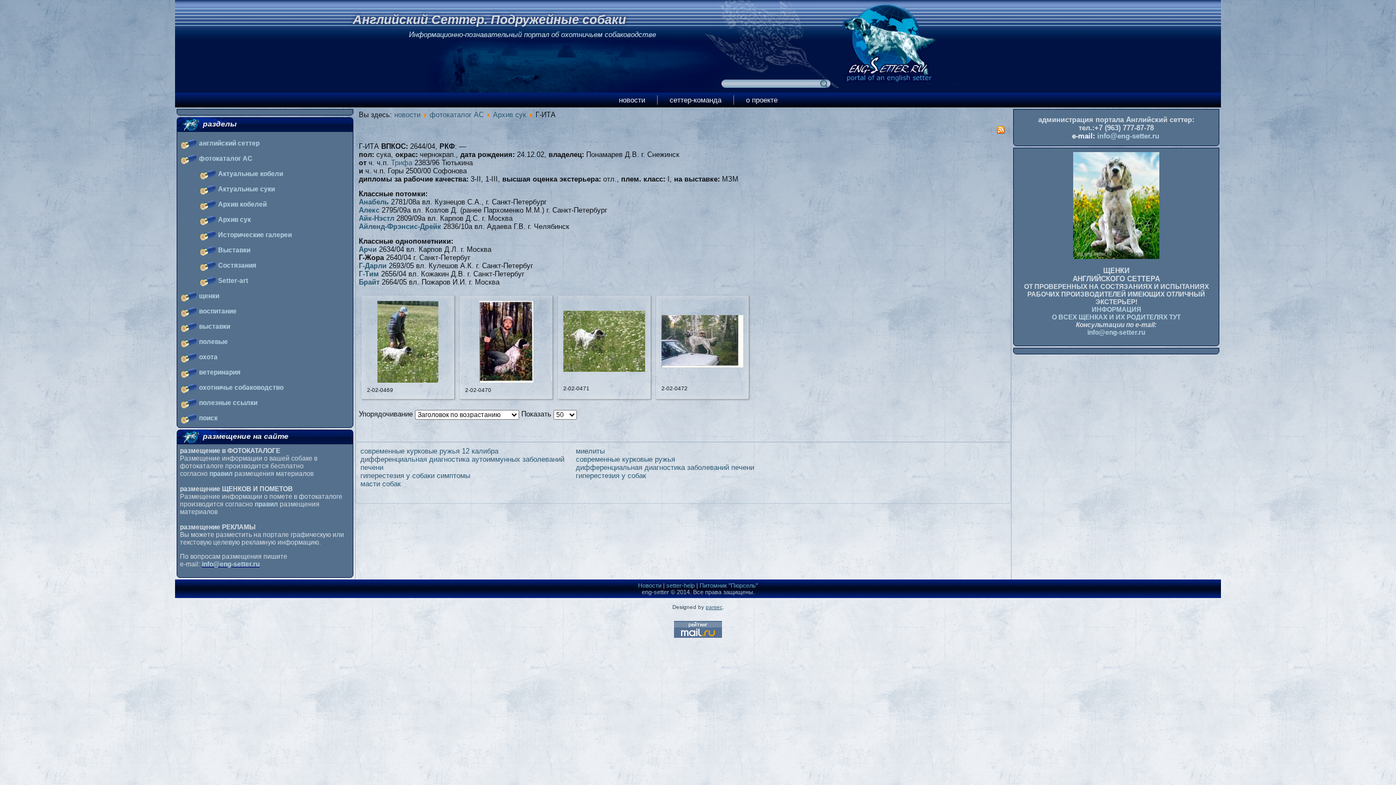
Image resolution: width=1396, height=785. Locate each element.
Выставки (234, 250)
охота (208, 357)
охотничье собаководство (241, 387)
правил (221, 474)
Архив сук (234, 220)
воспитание (218, 311)
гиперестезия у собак (611, 476)
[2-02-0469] (407, 380)
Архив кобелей (242, 204)
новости (632, 100)
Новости (649, 585)
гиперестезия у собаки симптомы (415, 476)
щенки (209, 296)
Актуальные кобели (250, 174)
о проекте (762, 100)
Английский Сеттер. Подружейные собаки (489, 20)
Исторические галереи (255, 235)
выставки (214, 326)
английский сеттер (229, 143)
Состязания (237, 265)
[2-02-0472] (702, 365)
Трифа (401, 163)
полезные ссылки (228, 403)
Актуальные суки (246, 189)
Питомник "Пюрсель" (729, 585)
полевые (213, 342)
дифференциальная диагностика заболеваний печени (665, 467)
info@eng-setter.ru (231, 564)
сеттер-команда (695, 100)
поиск (208, 418)
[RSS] (1000, 132)
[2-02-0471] (604, 369)
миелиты (590, 451)
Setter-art (233, 281)
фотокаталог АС (225, 158)
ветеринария (219, 372)
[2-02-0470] (506, 380)
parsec (714, 607)
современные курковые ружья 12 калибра (429, 451)
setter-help (680, 585)
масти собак (380, 484)
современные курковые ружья (625, 459)
